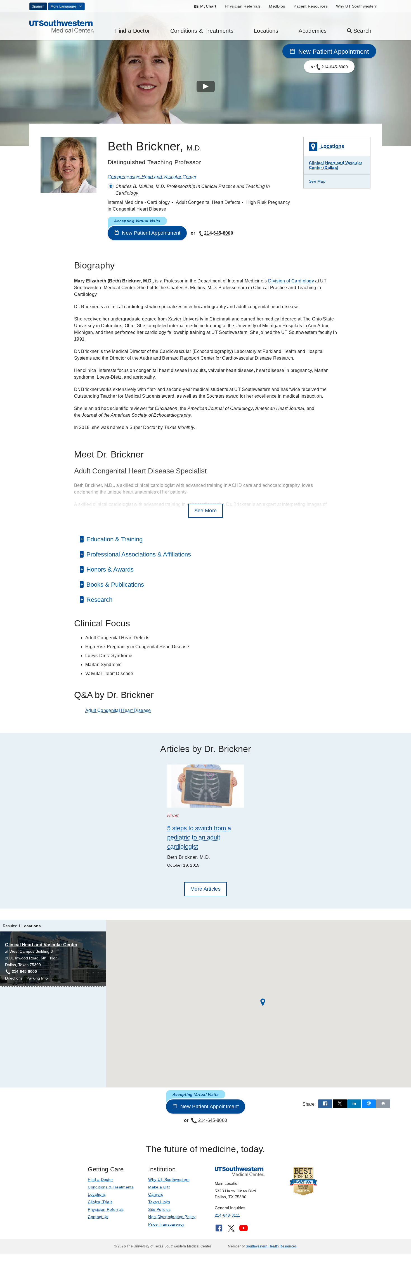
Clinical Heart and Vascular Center (41, 944)
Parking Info (37, 979)
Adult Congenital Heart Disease (118, 710)
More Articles (205, 889)
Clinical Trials (100, 1202)
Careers (155, 1194)
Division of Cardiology (291, 281)
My (208, 6)
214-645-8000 (218, 233)
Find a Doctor (132, 31)
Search (362, 31)
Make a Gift (159, 1187)
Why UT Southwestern (356, 6)
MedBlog (277, 6)
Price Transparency (166, 1224)
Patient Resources (310, 6)
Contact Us (98, 1216)
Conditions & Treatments (201, 31)
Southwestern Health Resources (271, 1246)
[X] (231, 1230)
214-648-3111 (227, 1215)
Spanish (38, 6)
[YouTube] (243, 1230)
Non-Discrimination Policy (171, 1216)
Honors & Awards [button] (109, 569)
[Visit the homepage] (61, 25)
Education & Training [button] (114, 539)
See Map (317, 181)
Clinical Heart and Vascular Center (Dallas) (335, 165)
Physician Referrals (243, 6)
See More (205, 510)
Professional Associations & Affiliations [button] (138, 554)
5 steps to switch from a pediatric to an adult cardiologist (199, 837)
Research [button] (98, 599)
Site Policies (159, 1209)
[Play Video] (206, 87)
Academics (313, 31)
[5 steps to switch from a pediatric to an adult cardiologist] (205, 786)
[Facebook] (219, 1230)
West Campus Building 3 (31, 951)
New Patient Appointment (332, 51)
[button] (262, 1002)
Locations (266, 31)
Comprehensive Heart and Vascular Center (152, 176)
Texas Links (159, 1202)
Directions (14, 979)
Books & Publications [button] (114, 584)
